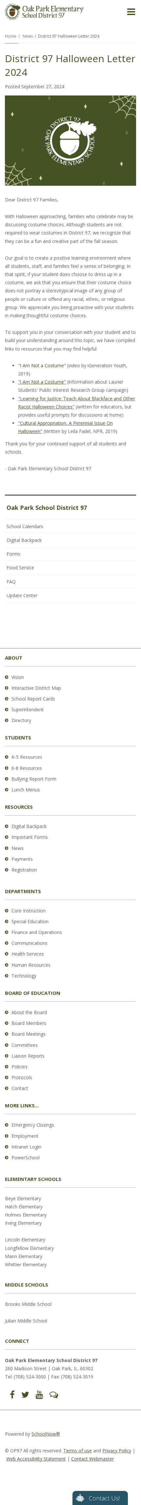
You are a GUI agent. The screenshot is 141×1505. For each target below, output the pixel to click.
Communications (29, 943)
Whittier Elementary (26, 1264)
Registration (24, 870)
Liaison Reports (28, 1056)
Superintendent (27, 709)
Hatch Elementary (24, 1206)
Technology (23, 976)
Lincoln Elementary (25, 1240)
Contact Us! (104, 1498)
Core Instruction (28, 911)
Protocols (21, 1077)
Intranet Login (26, 1147)
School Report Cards (33, 699)
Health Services (27, 954)
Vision (17, 677)
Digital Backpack (24, 540)
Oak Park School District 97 (47, 507)
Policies (19, 1067)
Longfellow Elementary (29, 1248)
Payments (22, 859)
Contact (19, 1088)
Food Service (20, 567)
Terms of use (77, 1450)
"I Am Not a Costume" (42, 365)
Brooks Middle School (28, 1304)
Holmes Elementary (26, 1215)
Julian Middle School (26, 1321)
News (28, 36)
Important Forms (29, 837)
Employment (24, 1136)
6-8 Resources (26, 768)
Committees (24, 1045)
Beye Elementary (23, 1198)
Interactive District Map (36, 688)
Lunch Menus (25, 790)
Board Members (28, 1023)
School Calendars (25, 526)
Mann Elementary (23, 1256)
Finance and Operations (36, 932)
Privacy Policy (116, 1450)
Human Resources (30, 965)
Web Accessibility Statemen (35, 1459)
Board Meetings (28, 1034)
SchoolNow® (45, 1434)
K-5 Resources (26, 757)
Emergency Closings (32, 1125)
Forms (13, 554)
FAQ (11, 582)
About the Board (29, 1012)
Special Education (30, 921)
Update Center (22, 595)
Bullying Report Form (33, 779)
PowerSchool (25, 1157)
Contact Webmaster (92, 1459)
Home (10, 36)
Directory (21, 720)
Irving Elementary (23, 1223)
